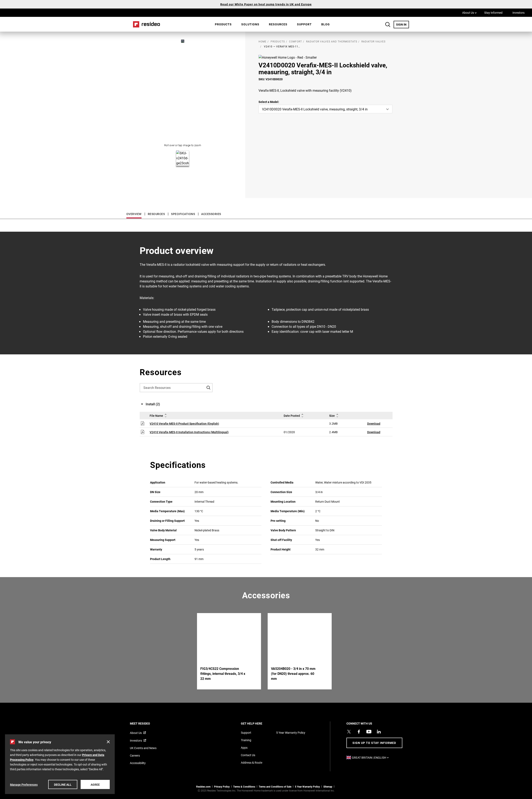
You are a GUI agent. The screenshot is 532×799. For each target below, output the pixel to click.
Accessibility (138, 763)
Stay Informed (493, 13)
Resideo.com (203, 786)
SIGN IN (402, 24)
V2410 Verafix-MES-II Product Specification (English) (184, 423)
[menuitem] (223, 24)
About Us (469, 12)
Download (373, 423)
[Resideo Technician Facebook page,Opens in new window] (358, 731)
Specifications (183, 214)
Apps (244, 748)
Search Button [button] (387, 24)
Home (145, 24)
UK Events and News (143, 748)
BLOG (325, 24)
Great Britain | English (371, 757)
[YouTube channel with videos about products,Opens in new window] (368, 731)
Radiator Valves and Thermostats (331, 41)
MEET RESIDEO (145, 723)
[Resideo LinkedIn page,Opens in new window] (378, 731)
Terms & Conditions (244, 786)
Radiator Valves (373, 41)
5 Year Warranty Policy (290, 733)
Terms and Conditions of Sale (275, 786)
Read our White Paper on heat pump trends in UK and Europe (266, 4)
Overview (134, 214)
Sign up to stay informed (374, 743)
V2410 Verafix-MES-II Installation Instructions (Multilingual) (189, 432)
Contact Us (248, 755)
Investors (518, 13)
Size (332, 416)
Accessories (211, 214)
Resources (278, 24)
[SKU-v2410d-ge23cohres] (182, 41)
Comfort (295, 41)
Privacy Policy (222, 786)
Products (223, 24)
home (262, 41)
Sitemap (327, 786)
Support (304, 24)
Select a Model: (269, 102)
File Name (156, 416)
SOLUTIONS (250, 24)
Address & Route (251, 762)
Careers (135, 755)
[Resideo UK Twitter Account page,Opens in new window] (348, 731)
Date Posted (292, 416)
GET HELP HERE (257, 723)
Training (246, 740)
